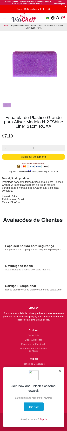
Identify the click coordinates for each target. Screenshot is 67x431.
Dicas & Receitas (33, 340)
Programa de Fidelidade (33, 344)
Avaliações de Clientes (33, 220)
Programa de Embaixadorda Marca (33, 349)
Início (6, 26)
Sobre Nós (33, 335)
